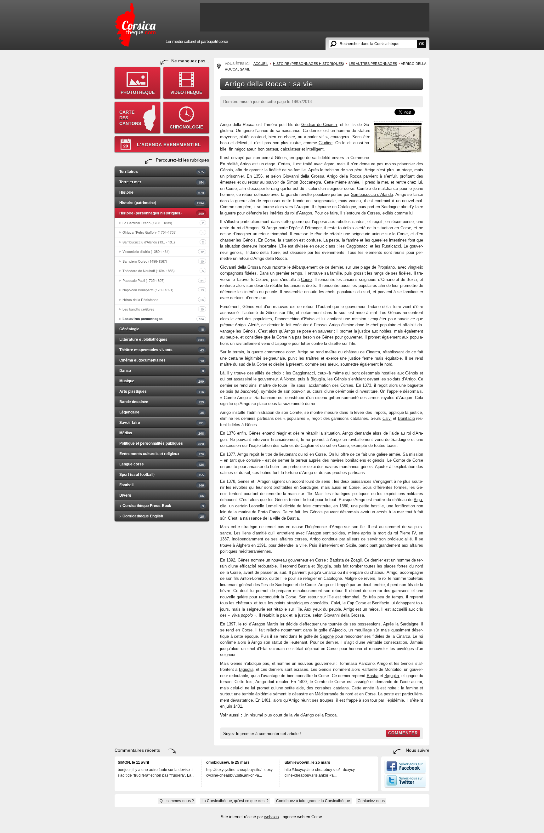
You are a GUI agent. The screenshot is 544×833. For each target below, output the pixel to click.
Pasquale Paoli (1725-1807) (163, 280)
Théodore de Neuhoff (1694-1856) (163, 270)
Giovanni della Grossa (303, 176)
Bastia (293, 518)
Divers (161, 495)
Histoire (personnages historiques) (161, 213)
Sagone (327, 636)
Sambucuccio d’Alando (372, 194)
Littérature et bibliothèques (161, 339)
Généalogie (161, 329)
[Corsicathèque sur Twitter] (405, 786)
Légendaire (161, 412)
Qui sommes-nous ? (177, 801)
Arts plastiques (161, 391)
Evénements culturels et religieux (161, 453)
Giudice (325, 142)
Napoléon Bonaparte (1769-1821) (163, 289)
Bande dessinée (161, 401)
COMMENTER (403, 733)
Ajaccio (339, 630)
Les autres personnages (163, 318)
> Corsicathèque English (161, 516)
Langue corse (161, 464)
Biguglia (317, 379)
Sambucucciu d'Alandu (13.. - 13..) (163, 241)
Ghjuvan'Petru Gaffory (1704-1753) (163, 232)
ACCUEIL (260, 64)
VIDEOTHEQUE (186, 92)
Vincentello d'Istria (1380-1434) (163, 251)
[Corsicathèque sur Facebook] (405, 772)
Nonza (289, 379)
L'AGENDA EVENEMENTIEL (169, 144)
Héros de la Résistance (163, 299)
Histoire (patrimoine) (161, 202)
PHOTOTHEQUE (138, 92)
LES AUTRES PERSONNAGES (373, 64)
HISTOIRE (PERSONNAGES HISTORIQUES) (308, 64)
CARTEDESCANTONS (130, 118)
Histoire (161, 192)
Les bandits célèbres (163, 308)
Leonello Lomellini (265, 506)
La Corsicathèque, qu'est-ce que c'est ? (235, 801)
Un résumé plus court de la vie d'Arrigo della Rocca (290, 715)
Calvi (387, 418)
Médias (161, 433)
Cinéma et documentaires (161, 360)
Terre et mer (161, 182)
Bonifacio (406, 418)
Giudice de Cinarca (319, 124)
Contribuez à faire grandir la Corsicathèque (313, 801)
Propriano (386, 267)
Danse (161, 370)
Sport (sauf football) (161, 474)
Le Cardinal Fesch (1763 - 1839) (163, 222)
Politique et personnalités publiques (161, 443)
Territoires (161, 171)
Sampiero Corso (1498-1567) (163, 261)
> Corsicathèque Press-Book (161, 505)
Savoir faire (161, 422)
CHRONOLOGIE (186, 126)
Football (161, 485)
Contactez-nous (371, 801)
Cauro (306, 279)
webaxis (271, 816)
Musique (161, 381)
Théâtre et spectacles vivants (161, 349)
